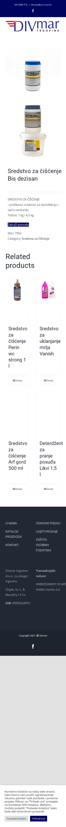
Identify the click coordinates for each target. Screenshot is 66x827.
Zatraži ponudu (18, 225)
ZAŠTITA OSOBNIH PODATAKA (43, 545)
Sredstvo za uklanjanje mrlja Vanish (50, 341)
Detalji (18, 380)
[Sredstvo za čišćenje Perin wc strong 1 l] (17, 300)
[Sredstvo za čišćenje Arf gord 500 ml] (17, 415)
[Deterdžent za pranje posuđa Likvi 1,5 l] (48, 415)
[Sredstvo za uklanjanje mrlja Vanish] (48, 300)
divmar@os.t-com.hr (41, 4)
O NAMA (11, 523)
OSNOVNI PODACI (48, 523)
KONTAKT (12, 545)
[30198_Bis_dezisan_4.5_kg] (33, 103)
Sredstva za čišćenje (35, 239)
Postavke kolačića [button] (16, 818)
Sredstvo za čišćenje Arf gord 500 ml (17, 456)
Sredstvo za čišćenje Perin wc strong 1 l (17, 347)
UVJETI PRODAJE (47, 531)
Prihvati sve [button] (38, 818)
